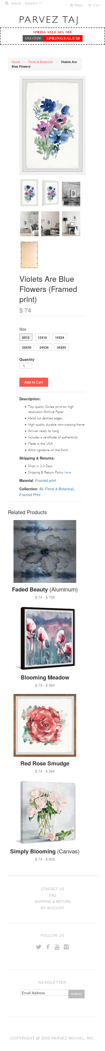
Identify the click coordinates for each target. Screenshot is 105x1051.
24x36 (44, 347)
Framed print (45, 480)
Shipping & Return (53, 901)
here (67, 472)
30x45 (61, 347)
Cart (96, 5)
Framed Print (30, 494)
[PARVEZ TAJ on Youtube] (57, 946)
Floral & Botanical (40, 62)
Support (31, 3)
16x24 (59, 337)
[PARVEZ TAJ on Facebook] (48, 946)
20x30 (26, 347)
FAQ (52, 895)
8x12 (26, 337)
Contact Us (52, 888)
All (41, 488)
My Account (52, 907)
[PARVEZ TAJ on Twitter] (39, 946)
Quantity (26, 359)
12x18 (42, 337)
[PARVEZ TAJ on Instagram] (66, 946)
